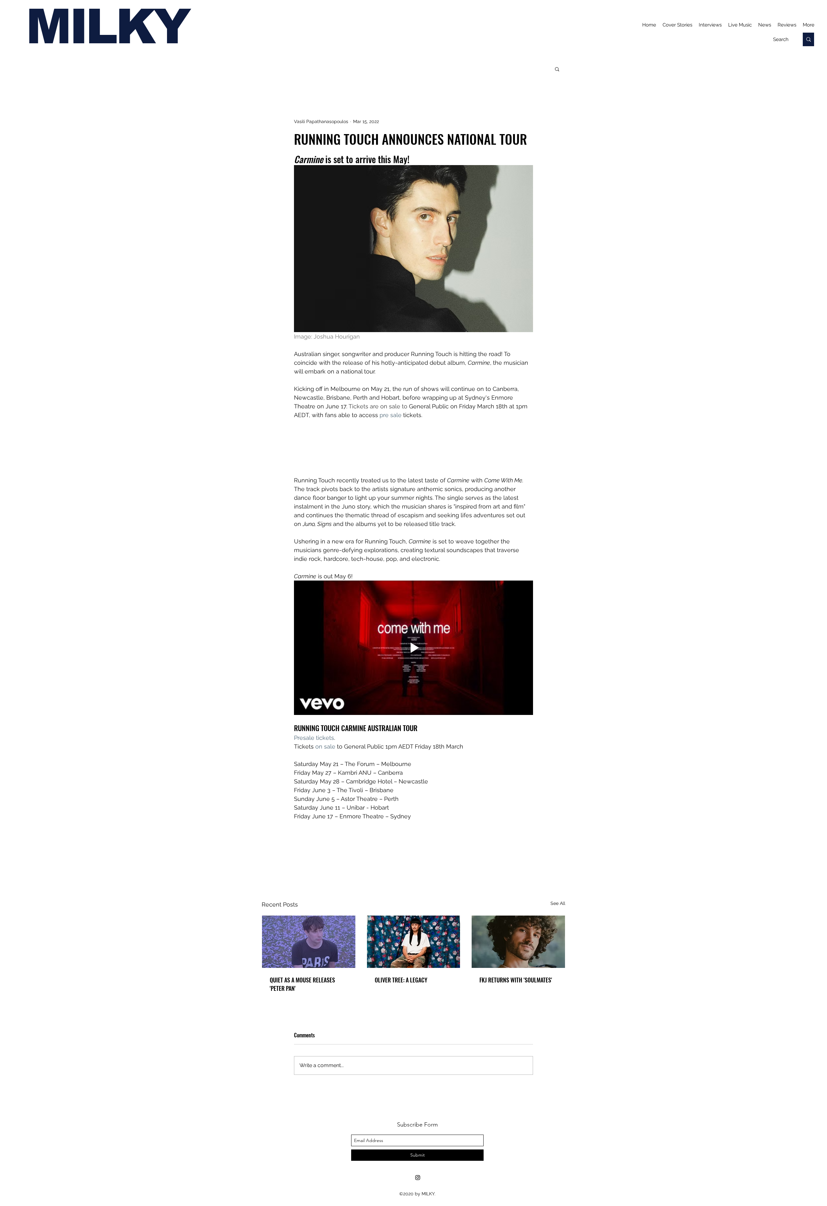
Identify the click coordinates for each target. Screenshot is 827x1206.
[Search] (808, 39)
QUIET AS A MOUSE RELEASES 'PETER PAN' (302, 984)
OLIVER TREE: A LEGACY (401, 980)
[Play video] (413, 648)
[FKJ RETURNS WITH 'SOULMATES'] (518, 942)
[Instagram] (417, 1177)
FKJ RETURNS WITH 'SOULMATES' (515, 980)
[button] (557, 68)
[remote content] (413, 452)
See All (557, 903)
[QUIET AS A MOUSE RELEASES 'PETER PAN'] (308, 942)
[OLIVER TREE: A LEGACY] (413, 942)
